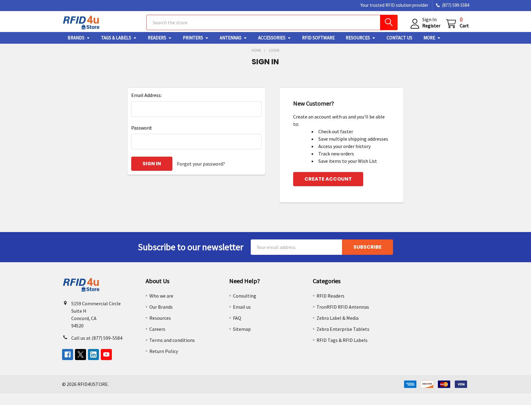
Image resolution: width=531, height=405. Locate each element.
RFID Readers (330, 296)
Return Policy (163, 351)
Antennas (231, 38)
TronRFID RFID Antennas (343, 307)
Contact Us (399, 38)
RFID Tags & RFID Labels (342, 340)
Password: (141, 128)
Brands (76, 38)
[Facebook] (67, 354)
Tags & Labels (116, 38)
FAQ (237, 318)
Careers (157, 329)
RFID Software (318, 38)
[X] (80, 354)
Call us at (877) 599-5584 (96, 338)
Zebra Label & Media (338, 318)
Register (431, 25)
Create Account (328, 178)
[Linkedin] (93, 354)
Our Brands (161, 307)
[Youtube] (106, 354)
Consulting (244, 296)
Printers (193, 38)
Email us (242, 307)
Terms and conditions (172, 340)
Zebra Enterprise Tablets (343, 329)
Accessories (271, 38)
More (429, 38)
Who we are (161, 296)
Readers (157, 38)
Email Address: (146, 95)
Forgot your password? (201, 164)
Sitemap (242, 329)
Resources (358, 38)
